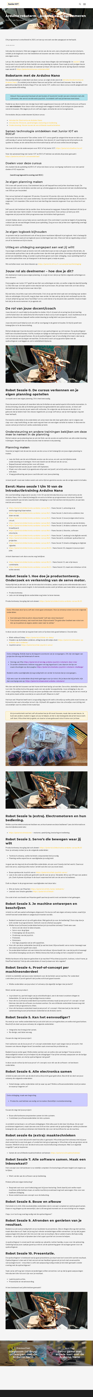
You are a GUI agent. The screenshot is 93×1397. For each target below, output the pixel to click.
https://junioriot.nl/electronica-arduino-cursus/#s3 (29, 518)
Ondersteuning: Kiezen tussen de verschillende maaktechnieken (34, 125)
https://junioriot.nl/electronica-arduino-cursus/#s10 (30, 548)
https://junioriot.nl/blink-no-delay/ (40, 637)
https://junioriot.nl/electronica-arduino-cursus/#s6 (29, 530)
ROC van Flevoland (16, 20)
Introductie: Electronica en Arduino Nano (25, 120)
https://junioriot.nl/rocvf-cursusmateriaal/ (23, 156)
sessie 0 (76, 62)
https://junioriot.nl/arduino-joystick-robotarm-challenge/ (60, 667)
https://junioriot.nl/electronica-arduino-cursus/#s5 (29, 525)
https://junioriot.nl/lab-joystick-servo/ (37, 645)
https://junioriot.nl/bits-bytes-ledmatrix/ (47, 889)
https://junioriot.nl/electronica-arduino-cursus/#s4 (29, 523)
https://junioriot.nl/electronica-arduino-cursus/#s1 (29, 508)
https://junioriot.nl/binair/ (43, 891)
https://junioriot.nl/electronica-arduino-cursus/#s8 (29, 538)
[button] (84, 4)
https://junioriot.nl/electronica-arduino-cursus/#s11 (30, 562)
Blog (30, 20)
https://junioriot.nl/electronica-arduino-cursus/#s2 (29, 513)
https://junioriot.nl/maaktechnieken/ (65, 1153)
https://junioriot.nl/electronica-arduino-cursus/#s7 (29, 535)
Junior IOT (13, 4)
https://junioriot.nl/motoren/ (20, 832)
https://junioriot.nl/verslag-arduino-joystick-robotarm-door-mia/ (50, 662)
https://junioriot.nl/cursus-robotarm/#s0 (33, 69)
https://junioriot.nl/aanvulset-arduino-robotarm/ (45, 681)
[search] (80, 4)
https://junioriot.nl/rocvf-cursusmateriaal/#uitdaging (59, 264)
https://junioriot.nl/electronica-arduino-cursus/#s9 (29, 543)
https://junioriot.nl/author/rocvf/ (69, 148)
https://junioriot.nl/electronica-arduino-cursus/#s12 (30, 567)
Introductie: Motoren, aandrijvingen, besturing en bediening (33, 123)
